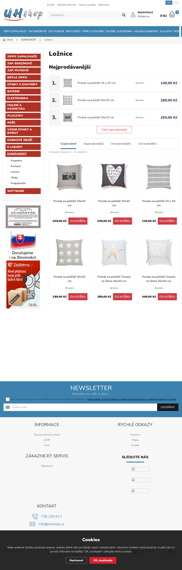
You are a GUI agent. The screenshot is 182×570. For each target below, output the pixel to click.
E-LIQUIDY (14, 147)
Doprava (135, 434)
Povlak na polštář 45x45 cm (95, 117)
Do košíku (78, 221)
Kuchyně (16, 166)
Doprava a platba (87, 4)
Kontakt (50, 4)
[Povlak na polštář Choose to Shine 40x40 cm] (114, 252)
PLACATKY (166, 31)
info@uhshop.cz (51, 524)
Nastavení (76, 560)
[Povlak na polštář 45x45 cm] (69, 177)
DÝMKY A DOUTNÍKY (93, 31)
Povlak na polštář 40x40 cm (114, 203)
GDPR (47, 440)
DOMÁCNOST (17, 154)
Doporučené (68, 144)
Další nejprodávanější (114, 129)
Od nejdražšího (147, 144)
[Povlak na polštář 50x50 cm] (69, 252)
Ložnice (15, 172)
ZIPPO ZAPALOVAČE (15, 31)
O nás (47, 445)
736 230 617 (51, 516)
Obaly (14, 177)
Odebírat (168, 407)
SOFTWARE (15, 191)
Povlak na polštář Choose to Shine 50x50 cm (158, 279)
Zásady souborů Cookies (47, 434)
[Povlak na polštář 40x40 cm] (114, 177)
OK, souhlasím (102, 560)
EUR (176, 2)
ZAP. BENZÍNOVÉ (37, 31)
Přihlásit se (143, 16)
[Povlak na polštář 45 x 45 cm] (158, 177)
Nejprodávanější (93, 144)
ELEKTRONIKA (125, 31)
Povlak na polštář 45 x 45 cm (96, 83)
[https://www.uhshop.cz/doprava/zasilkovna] (23, 284)
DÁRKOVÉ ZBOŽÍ (19, 140)
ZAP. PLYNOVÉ (56, 31)
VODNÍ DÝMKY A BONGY (19, 131)
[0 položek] (172, 14)
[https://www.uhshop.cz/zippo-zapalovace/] (23, 216)
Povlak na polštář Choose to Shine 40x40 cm (114, 279)
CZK (169, 2)
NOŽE (177, 31)
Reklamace (103, 4)
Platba (135, 440)
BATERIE (111, 31)
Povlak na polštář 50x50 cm (95, 100)
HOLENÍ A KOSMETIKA (146, 31)
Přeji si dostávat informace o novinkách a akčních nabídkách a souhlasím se (93, 399)
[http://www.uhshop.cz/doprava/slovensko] (23, 244)
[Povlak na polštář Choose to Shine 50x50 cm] (158, 252)
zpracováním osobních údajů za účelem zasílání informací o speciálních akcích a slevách (131, 399)
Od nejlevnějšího (121, 144)
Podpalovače (18, 183)
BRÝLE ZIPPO (73, 31)
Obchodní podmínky (66, 4)
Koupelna (16, 160)
